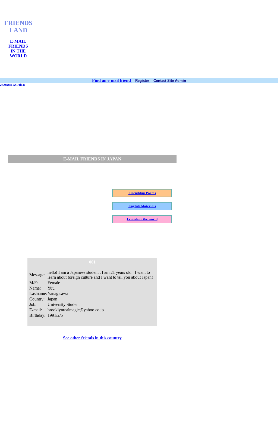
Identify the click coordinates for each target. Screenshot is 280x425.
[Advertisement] (159, 39)
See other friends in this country (92, 338)
